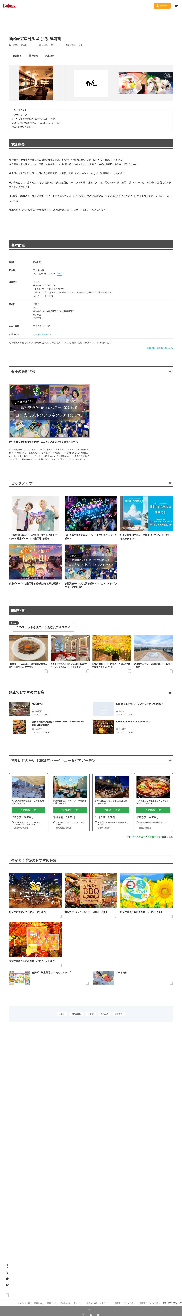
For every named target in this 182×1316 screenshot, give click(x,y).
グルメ (105, 1013)
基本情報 (18, 245)
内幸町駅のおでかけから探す (124, 1303)
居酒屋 (120, 1013)
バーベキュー (139, 836)
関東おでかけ (39, 1303)
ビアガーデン (154, 836)
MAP (59, 274)
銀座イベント (105, 1303)
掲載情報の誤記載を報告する (160, 348)
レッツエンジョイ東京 (23, 1303)
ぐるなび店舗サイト (42, 334)
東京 (92, 1013)
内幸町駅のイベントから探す (149, 1303)
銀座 (63, 1013)
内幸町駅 (77, 1013)
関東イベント (52, 1303)
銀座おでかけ (92, 1303)
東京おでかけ (66, 1303)
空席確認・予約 (29, 810)
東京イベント (79, 1303)
